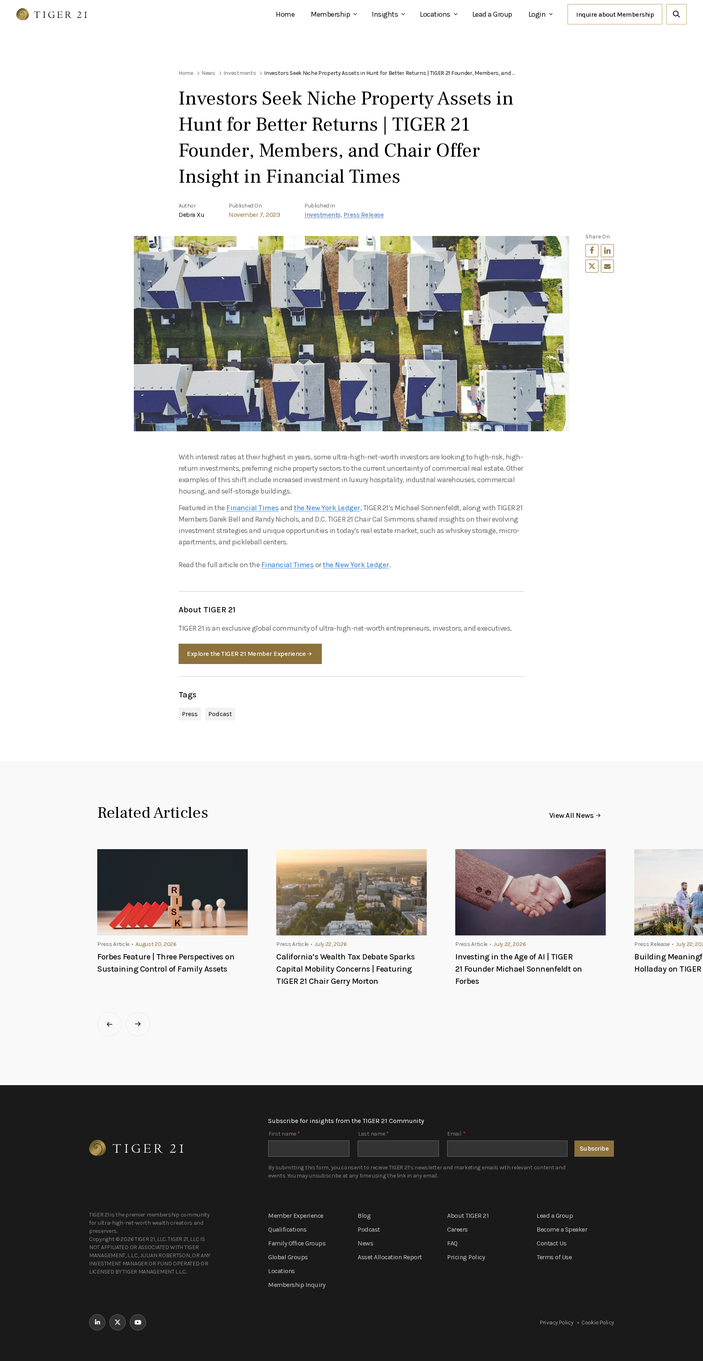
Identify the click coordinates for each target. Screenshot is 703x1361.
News (365, 1243)
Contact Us (551, 1243)
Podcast (220, 714)
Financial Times (252, 507)
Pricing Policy (466, 1257)
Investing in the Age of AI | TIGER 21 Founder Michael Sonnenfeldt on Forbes (518, 969)
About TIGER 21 (468, 1215)
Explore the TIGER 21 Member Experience (246, 654)
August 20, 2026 (156, 944)
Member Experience (295, 1215)
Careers (457, 1229)
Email (456, 1133)
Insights (385, 14)
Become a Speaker (562, 1229)
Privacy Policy (556, 1322)
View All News (571, 815)
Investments (322, 214)
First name (284, 1133)
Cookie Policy (597, 1322)
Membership (330, 14)
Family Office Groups (296, 1243)
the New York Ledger (327, 507)
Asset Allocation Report (390, 1257)
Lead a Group (492, 14)
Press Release (363, 214)
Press (190, 714)
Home (285, 14)
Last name (373, 1133)
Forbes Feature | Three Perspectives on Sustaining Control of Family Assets (165, 963)
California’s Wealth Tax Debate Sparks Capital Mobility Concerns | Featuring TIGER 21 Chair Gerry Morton (345, 969)
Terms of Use (554, 1257)
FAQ (452, 1243)
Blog (364, 1215)
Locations (435, 14)
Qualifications (287, 1229)
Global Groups (288, 1257)
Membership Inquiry (296, 1285)
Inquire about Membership (615, 14)
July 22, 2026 (330, 944)
